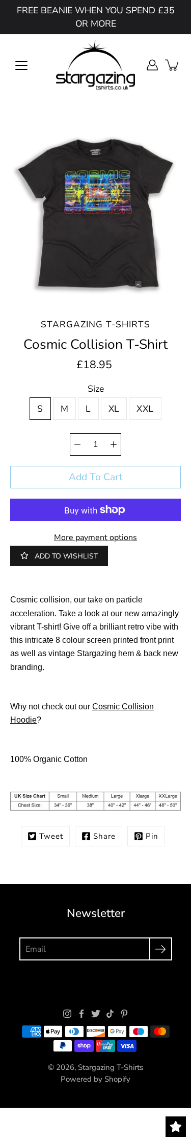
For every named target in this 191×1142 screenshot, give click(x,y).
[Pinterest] (124, 1014)
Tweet (51, 836)
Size (96, 389)
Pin (152, 836)
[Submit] (160, 948)
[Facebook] (81, 1014)
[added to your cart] (173, 65)
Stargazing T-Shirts (110, 1067)
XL (114, 408)
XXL (145, 408)
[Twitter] (95, 1014)
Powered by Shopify (95, 1079)
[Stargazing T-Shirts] (95, 65)
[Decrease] (77, 444)
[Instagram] (67, 1014)
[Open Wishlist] (176, 1126)
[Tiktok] (110, 1014)
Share (104, 836)
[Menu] (21, 65)
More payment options (95, 537)
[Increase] (113, 444)
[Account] (152, 65)
